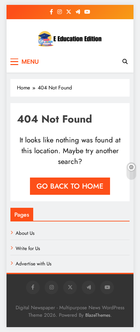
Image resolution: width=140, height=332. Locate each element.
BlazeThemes (97, 315)
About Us (25, 233)
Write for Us (28, 248)
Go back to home (70, 186)
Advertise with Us (33, 263)
